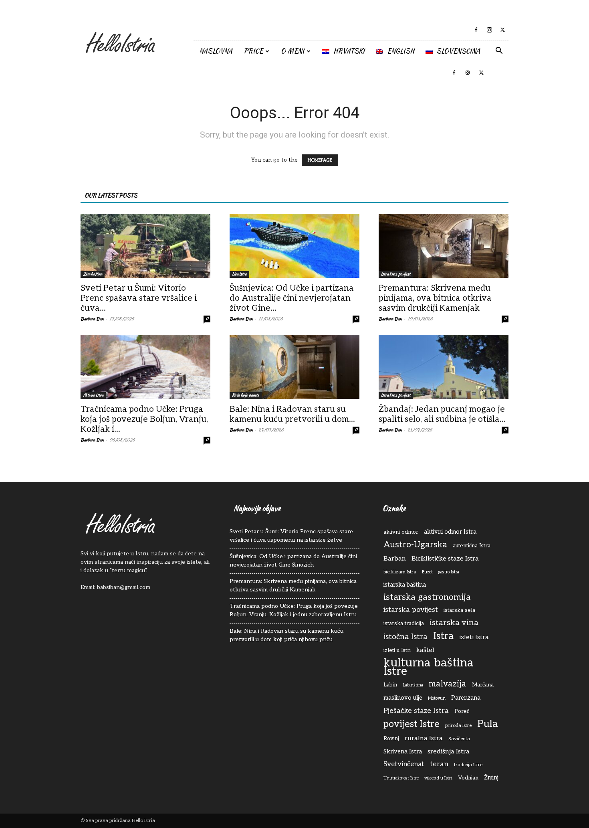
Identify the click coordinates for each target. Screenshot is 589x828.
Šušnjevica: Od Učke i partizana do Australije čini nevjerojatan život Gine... (292, 298)
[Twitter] (502, 29)
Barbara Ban (92, 319)
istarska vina (454, 623)
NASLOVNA (215, 51)
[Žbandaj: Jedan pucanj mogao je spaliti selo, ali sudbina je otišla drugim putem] (443, 367)
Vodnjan (468, 778)
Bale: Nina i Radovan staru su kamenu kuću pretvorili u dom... (292, 414)
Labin (390, 685)
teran (439, 764)
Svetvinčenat (403, 764)
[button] (498, 51)
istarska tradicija (403, 623)
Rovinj (391, 738)
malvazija (447, 684)
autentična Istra (471, 546)
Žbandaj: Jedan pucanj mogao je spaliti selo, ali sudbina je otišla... (442, 414)
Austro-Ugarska (415, 545)
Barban (394, 559)
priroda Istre (458, 726)
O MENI (292, 51)
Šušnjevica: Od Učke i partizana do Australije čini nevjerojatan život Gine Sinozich (293, 560)
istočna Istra (405, 637)
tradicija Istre (468, 765)
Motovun (437, 698)
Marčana (483, 685)
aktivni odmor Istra (450, 531)
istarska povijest (410, 609)
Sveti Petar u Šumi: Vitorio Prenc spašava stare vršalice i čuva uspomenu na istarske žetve (291, 535)
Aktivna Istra (93, 395)
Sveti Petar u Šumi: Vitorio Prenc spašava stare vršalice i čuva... (139, 298)
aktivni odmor (400, 532)
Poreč (461, 711)
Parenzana (465, 697)
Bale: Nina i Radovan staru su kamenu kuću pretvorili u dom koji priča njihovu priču (286, 635)
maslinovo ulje (402, 697)
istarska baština (404, 584)
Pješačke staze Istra (416, 711)
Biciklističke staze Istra (445, 559)
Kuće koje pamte (245, 395)
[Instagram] (489, 29)
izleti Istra (474, 637)
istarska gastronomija (427, 597)
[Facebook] (476, 29)
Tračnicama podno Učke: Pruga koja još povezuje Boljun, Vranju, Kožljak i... (144, 419)
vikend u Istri (438, 778)
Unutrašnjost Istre (401, 778)
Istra (443, 636)
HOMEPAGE (320, 160)
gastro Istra (448, 572)
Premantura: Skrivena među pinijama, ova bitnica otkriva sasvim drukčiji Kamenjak (435, 298)
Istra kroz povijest (395, 274)
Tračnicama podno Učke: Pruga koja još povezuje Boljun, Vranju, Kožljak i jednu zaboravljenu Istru (294, 610)
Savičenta (459, 739)
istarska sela (459, 610)
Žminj (491, 777)
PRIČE (253, 51)
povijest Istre (411, 724)
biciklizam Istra (399, 572)
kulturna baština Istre (428, 667)
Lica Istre (239, 274)
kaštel (425, 650)
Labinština (413, 685)
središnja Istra (449, 751)
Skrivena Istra (402, 751)
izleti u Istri (397, 650)
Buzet (427, 572)
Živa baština (92, 274)
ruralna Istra (424, 738)
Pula (487, 724)
